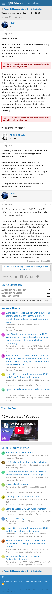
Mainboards (11, 523)
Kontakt (5, 581)
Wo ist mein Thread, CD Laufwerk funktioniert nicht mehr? (22, 558)
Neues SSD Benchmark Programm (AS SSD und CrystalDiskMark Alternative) (27, 375)
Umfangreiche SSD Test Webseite (22, 496)
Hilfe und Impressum (33, 581)
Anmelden (7, 66)
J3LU (6, 17)
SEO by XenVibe (8, 589)
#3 (49, 204)
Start (46, 581)
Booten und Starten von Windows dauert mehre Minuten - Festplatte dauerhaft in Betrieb (26, 543)
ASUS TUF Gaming (15, 518)
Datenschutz (16, 581)
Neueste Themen (11, 308)
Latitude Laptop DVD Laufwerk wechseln (26, 508)
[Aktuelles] (43, 3)
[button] (2, 577)
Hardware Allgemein (14, 458)
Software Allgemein (14, 330)
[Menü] (4, 3)
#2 (49, 145)
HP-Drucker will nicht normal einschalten (26, 462)
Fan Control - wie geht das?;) (20, 452)
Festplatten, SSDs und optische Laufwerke (24, 385)
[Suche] (48, 3)
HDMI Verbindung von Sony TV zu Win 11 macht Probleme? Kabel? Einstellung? (26, 473)
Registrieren (22, 66)
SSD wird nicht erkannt (17, 484)
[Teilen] (45, 33)
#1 (49, 33)
